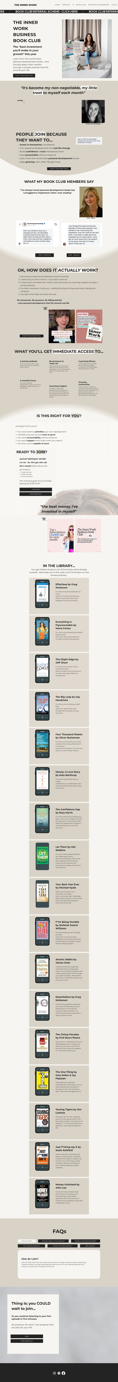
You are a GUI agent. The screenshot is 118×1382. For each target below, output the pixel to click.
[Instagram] (54, 1373)
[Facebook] (63, 1373)
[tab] (27, 1241)
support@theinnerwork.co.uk (52, 1264)
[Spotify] (59, 1373)
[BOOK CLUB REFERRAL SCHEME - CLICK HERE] (59, 11)
